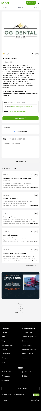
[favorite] (37, 53)
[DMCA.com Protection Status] (36, 395)
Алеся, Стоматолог (10, 235)
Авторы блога (27, 345)
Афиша (4, 349)
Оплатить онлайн (21, 388)
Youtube (7, 376)
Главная (20, 304)
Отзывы (25, 341)
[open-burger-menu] (38, 3)
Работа (4, 8)
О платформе (27, 332)
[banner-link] (20, 285)
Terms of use (35, 400)
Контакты (25, 358)
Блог (3, 362)
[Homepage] (6, 3)
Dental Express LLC (10, 199)
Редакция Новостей (29, 349)
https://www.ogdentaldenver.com (21, 107)
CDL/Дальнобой (7, 345)
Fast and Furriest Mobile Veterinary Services (17, 179)
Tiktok (26, 376)
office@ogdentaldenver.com (17, 111)
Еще (35, 8)
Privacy (4, 400)
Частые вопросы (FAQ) (30, 337)
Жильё (4, 337)
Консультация (19, 118)
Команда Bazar (27, 354)
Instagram (7, 372)
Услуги (20, 8)
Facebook (27, 372)
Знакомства (6, 354)
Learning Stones (9, 217)
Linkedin (7, 380)
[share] (32, 53)
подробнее (34, 187)
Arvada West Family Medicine (14, 253)
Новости (5, 358)
